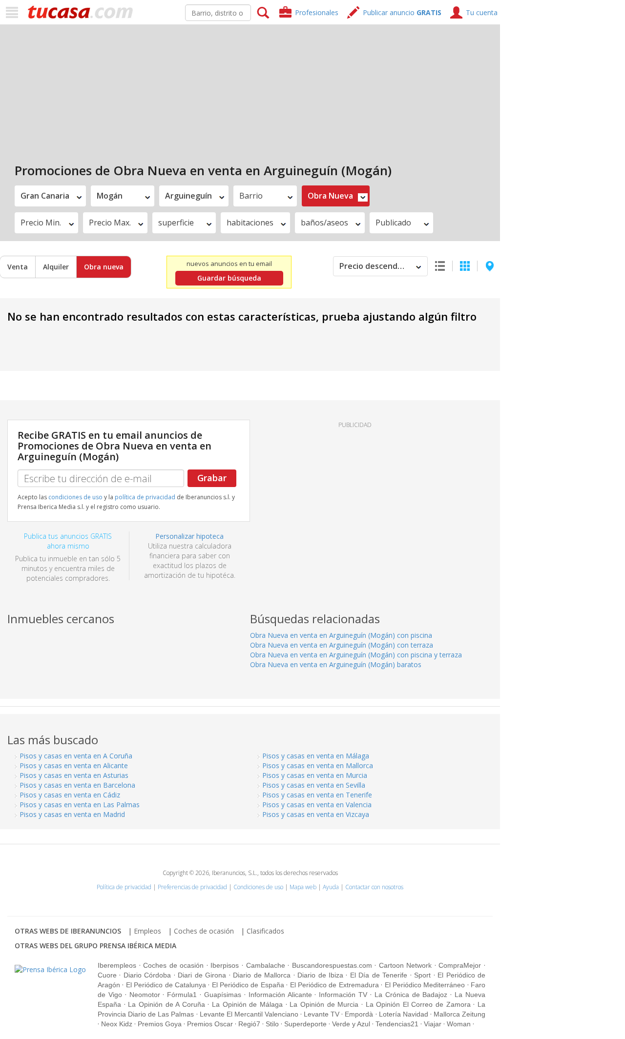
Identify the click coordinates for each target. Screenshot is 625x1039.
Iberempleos (117, 965)
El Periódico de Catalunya (166, 985)
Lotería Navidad (403, 1014)
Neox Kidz (116, 1024)
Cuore (107, 975)
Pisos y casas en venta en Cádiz (70, 794)
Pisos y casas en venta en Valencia (317, 804)
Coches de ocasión (204, 931)
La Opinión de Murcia (324, 1004)
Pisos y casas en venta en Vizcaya (315, 814)
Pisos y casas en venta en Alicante (74, 765)
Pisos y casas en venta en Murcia (314, 775)
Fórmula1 (182, 994)
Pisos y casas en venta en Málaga (315, 755)
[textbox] (218, 12)
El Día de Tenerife (378, 975)
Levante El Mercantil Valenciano (249, 1014)
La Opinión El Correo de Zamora (418, 1004)
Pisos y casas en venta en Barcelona (77, 785)
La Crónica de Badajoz (411, 994)
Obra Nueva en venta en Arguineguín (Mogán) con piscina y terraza (356, 654)
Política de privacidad (124, 887)
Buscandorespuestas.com (332, 965)
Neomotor (144, 994)
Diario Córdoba (147, 975)
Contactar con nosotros (374, 887)
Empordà (359, 1014)
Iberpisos (224, 965)
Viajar (432, 1024)
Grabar (212, 478)
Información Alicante (280, 994)
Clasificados (265, 931)
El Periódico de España (248, 985)
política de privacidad (145, 497)
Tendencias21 (396, 1024)
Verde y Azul (351, 1024)
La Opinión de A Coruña (166, 1004)
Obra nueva (104, 266)
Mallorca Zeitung (459, 1014)
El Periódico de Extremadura (334, 985)
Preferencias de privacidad (192, 887)
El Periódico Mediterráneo (425, 985)
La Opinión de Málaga (247, 1004)
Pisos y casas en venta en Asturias (74, 775)
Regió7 (249, 1024)
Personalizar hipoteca (189, 536)
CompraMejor (459, 965)
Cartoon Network (405, 965)
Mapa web (303, 887)
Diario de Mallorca (262, 975)
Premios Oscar (210, 1024)
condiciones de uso (75, 497)
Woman (459, 1024)
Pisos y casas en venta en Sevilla (313, 785)
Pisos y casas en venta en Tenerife (317, 794)
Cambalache (265, 965)
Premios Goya (160, 1024)
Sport (422, 975)
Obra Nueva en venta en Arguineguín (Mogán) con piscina (341, 635)
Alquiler (56, 266)
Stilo (272, 1024)
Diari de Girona (202, 975)
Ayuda (331, 887)
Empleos (147, 931)
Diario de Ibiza (320, 975)
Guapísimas (222, 994)
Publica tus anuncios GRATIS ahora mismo (68, 540)
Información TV (343, 994)
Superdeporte (305, 1024)
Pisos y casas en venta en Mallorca (317, 765)
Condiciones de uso (258, 887)
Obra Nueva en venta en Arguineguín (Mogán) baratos (335, 664)
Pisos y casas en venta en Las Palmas (80, 804)
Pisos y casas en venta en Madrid (72, 814)
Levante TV (321, 1014)
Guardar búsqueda (229, 278)
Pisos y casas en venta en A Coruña (76, 755)
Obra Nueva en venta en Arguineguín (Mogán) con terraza (341, 645)
